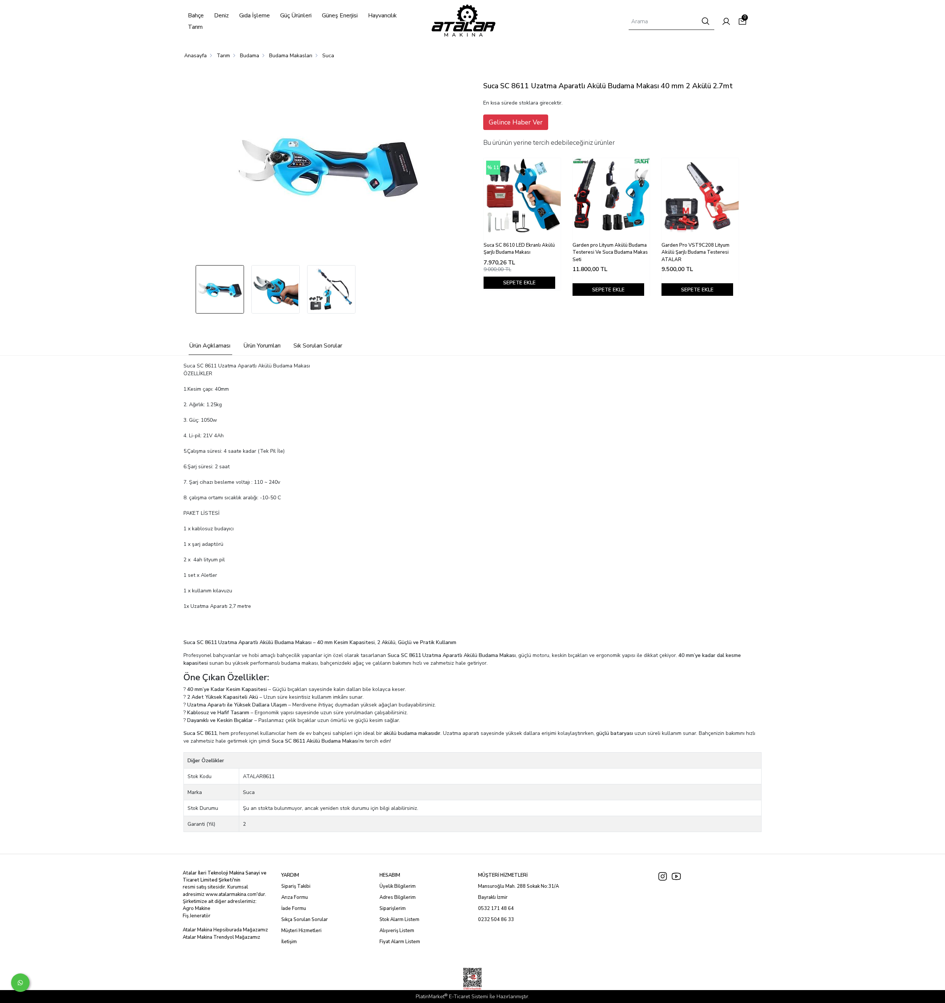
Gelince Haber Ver (516, 122)
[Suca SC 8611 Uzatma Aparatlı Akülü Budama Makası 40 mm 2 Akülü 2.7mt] (329, 164)
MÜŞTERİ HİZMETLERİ (503, 875)
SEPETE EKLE (519, 282)
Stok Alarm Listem (399, 919)
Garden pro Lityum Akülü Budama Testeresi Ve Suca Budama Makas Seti (610, 252)
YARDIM (290, 875)
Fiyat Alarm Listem (399, 941)
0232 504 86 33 (496, 919)
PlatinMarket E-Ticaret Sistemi (452, 996)
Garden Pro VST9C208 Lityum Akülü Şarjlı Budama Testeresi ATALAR (695, 252)
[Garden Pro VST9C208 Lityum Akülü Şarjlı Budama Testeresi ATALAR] (700, 196)
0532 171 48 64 (496, 908)
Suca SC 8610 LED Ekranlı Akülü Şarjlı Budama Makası (519, 249)
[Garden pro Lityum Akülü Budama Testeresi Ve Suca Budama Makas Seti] (611, 196)
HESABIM (389, 875)
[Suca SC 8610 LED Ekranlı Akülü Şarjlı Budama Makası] (522, 196)
